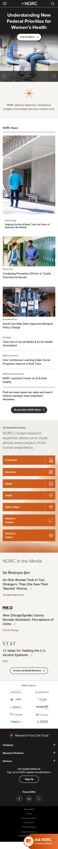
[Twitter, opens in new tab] (38, 798)
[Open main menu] (5, 3)
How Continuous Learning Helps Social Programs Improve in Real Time (26, 361)
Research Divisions (13, 753)
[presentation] (29, 37)
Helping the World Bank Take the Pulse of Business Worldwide (27, 226)
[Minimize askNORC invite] (55, 836)
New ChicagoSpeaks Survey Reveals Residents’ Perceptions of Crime (28, 619)
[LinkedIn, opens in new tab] (29, 798)
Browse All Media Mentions (27, 670)
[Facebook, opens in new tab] (19, 798)
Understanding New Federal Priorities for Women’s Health (29, 21)
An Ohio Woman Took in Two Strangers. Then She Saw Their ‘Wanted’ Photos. (25, 584)
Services (7, 761)
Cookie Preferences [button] (29, 832)
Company (8, 744)
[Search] (53, 3)
